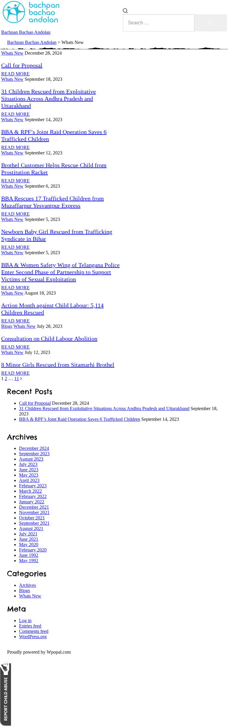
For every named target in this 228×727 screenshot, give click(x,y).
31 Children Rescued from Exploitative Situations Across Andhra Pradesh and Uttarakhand (48, 98)
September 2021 (34, 523)
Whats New (30, 595)
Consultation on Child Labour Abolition (49, 338)
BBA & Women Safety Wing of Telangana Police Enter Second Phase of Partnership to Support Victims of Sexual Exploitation (60, 272)
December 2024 (34, 448)
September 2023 (34, 453)
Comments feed (33, 631)
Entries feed (30, 625)
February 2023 (33, 485)
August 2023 (31, 459)
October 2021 (32, 517)
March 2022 (30, 491)
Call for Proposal (35, 403)
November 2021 (34, 512)
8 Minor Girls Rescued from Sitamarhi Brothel (57, 364)
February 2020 (33, 549)
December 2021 (34, 507)
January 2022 (31, 501)
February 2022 (33, 496)
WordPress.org (33, 636)
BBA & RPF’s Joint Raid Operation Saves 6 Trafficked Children (79, 419)
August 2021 (31, 528)
